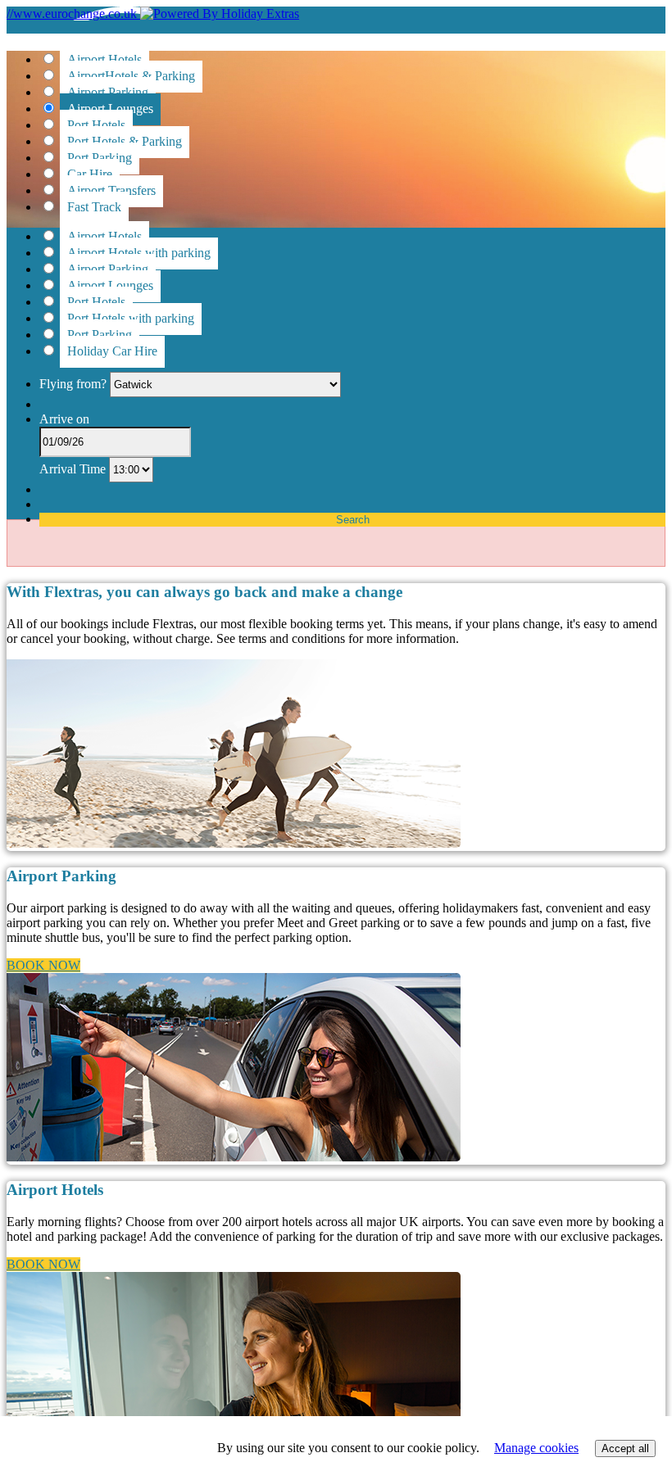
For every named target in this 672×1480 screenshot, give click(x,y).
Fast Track (94, 207)
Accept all (625, 1448)
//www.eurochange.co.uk (73, 13)
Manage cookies (536, 1448)
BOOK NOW (43, 965)
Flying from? (74, 384)
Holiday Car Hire (112, 351)
